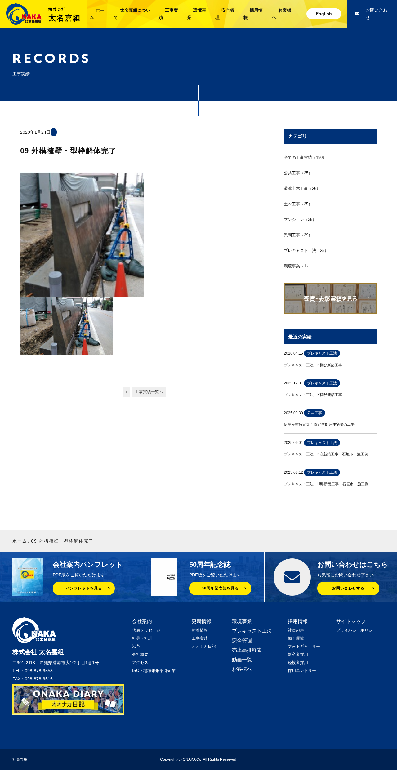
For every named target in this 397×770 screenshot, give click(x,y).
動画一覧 (242, 659)
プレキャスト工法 (252, 630)
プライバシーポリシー (356, 630)
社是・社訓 (142, 638)
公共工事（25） (298, 173)
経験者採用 (298, 662)
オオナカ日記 (204, 646)
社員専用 (19, 759)
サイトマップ (351, 621)
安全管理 (242, 640)
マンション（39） (300, 219)
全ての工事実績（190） (305, 157)
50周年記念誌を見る (220, 588)
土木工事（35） (298, 204)
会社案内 (142, 621)
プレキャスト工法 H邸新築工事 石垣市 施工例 (326, 484)
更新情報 (202, 621)
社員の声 (296, 630)
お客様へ (242, 669)
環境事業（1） (297, 266)
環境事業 (242, 621)
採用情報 (298, 621)
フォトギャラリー (304, 646)
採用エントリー (302, 670)
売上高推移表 (247, 650)
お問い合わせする (348, 588)
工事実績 (200, 638)
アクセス (140, 662)
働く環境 (296, 638)
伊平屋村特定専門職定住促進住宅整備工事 (319, 424)
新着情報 (200, 630)
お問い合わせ (376, 14)
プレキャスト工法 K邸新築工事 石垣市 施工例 (326, 454)
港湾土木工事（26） (302, 188)
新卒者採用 (298, 654)
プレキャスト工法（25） (306, 250)
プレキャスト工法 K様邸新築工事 (313, 365)
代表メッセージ (146, 630)
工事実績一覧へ (149, 391)
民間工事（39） (298, 235)
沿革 (136, 646)
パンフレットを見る (84, 588)
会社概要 (140, 654)
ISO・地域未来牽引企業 (154, 670)
